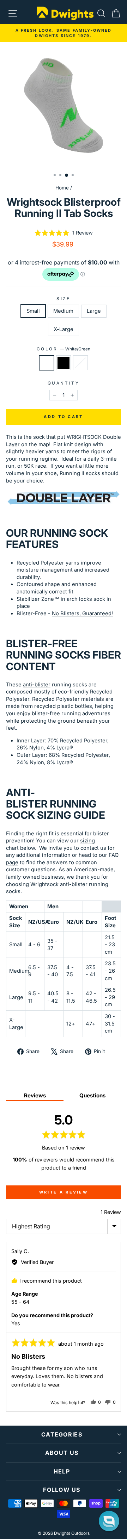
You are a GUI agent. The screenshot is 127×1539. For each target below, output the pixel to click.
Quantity (63, 383)
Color (63, 349)
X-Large (63, 329)
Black (63, 363)
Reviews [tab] (35, 1095)
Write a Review (63, 1192)
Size (63, 298)
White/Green (47, 363)
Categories (61, 1434)
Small (33, 311)
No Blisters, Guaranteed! (82, 613)
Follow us (61, 1489)
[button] (63, 232)
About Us (61, 1452)
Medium (63, 311)
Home (62, 188)
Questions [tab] (92, 1095)
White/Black (80, 363)
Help (62, 1471)
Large (94, 311)
